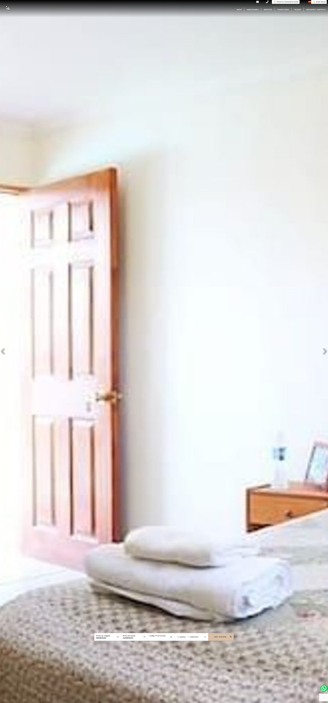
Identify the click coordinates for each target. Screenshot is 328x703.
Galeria (297, 9)
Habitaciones (252, 9)
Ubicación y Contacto (315, 9)
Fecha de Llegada (103, 636)
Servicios (268, 9)
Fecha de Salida (129, 636)
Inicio (239, 9)
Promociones (283, 9)
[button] (325, 351)
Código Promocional (157, 636)
